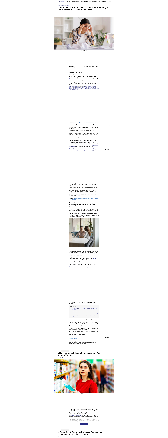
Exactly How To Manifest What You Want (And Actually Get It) (83, 311)
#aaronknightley (77, 151)
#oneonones (83, 267)
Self (77, 1)
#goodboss (95, 148)
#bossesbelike (89, 266)
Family (79, 1)
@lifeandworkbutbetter (73, 86)
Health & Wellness (92, 1)
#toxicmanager (94, 149)
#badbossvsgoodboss (83, 149)
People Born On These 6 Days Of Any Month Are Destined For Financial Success (83, 316)
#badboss (91, 148)
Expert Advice (103, 1)
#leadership (83, 87)
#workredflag (94, 86)
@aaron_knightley (72, 148)
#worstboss (75, 87)
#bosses (85, 86)
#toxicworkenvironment (89, 88)
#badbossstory (71, 151)
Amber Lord (71, 78)
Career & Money (97, 1)
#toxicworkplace (82, 88)
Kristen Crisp (60, 436)
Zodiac (70, 1)
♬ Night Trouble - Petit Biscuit (85, 151)
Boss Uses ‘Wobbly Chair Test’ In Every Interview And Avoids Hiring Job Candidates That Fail (84, 313)
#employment (93, 150)
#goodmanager (72, 149)
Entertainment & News (84, 1)
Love (67, 1)
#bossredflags (89, 86)
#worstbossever (94, 266)
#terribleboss (79, 87)
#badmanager (77, 149)
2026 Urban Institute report (76, 415)
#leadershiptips (88, 87)
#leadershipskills (80, 150)
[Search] (108, 1)
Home (59, 5)
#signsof (87, 148)
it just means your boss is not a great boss (84, 301)
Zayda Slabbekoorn (61, 357)
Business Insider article (80, 410)
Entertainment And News (65, 5)
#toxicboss (77, 88)
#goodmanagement (87, 150)
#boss (85, 148)
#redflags (71, 87)
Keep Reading (84, 424)
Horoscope (74, 1)
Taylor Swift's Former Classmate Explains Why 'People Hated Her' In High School (84, 309)
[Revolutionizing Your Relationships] (61, 1)
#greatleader (71, 150)
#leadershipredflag (72, 88)
